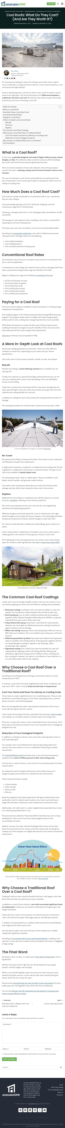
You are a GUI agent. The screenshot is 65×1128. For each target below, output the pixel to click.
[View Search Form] (57, 3)
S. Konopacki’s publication (21, 233)
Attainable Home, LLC (34, 1103)
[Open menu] (62, 3)
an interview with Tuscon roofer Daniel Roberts (29, 938)
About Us (60, 1092)
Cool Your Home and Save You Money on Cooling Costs (26, 135)
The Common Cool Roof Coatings (15, 130)
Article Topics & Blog (57, 1087)
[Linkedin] (9, 78)
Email (26, 1049)
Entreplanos (47, 449)
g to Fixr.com (48, 275)
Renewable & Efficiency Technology (48, 11)
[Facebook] (25, 1110)
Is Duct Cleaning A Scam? (53, 1002)
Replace (8, 128)
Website (48, 1049)
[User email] (14, 78)
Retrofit (8, 122)
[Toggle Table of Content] (59, 106)
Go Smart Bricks (43, 878)
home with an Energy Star (45, 957)
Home (61, 1085)
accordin (40, 275)
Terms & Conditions (38, 1118)
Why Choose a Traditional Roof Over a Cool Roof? (22, 140)
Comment (7, 1024)
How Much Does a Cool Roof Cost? (16, 112)
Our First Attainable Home (55, 1090)
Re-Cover (8, 125)
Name (6, 1049)
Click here (5, 336)
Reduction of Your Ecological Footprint (20, 138)
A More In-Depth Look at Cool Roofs (16, 120)
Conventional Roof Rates (12, 115)
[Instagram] (5, 78)
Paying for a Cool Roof (11, 117)
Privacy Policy (24, 1118)
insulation (13, 500)
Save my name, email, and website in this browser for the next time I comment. (30, 1054)
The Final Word (9, 143)
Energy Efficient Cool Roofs (14, 11)
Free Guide (51, 4)
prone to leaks (56, 714)
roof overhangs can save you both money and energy (33, 983)
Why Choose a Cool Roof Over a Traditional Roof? (22, 133)
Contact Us (60, 1095)
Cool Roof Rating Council (14, 755)
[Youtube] (7, 78)
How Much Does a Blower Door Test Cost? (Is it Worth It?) (15, 1003)
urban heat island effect (50, 542)
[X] (40, 1110)
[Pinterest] (12, 78)
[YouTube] (45, 1110)
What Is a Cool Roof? (11, 109)
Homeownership (30, 11)
